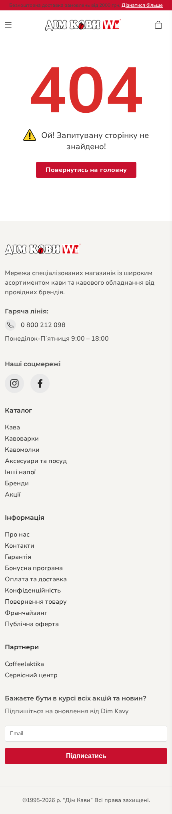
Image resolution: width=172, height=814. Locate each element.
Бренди (17, 483)
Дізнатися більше (142, 5)
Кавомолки (22, 449)
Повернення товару (36, 601)
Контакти (19, 545)
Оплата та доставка (36, 579)
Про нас (17, 534)
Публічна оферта (32, 624)
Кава (12, 427)
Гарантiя (18, 557)
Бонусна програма (34, 568)
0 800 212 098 (43, 325)
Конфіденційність (33, 590)
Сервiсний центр (31, 675)
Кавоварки (22, 438)
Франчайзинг (26, 613)
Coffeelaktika (24, 664)
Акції (12, 494)
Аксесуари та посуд (36, 461)
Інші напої (20, 472)
